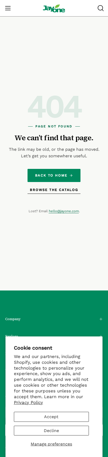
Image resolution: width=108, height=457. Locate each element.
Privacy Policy (28, 402)
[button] (100, 8)
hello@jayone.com (64, 211)
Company (13, 319)
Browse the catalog (54, 190)
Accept (51, 416)
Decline (51, 430)
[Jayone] (54, 8)
